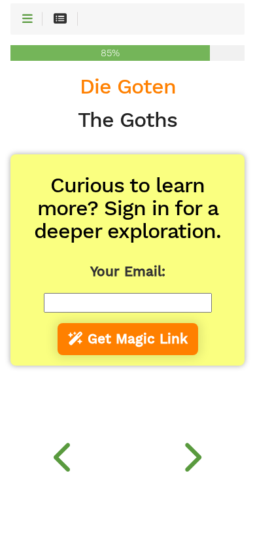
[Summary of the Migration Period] (64, 454)
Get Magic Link (135, 339)
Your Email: (127, 271)
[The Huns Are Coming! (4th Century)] (191, 454)
